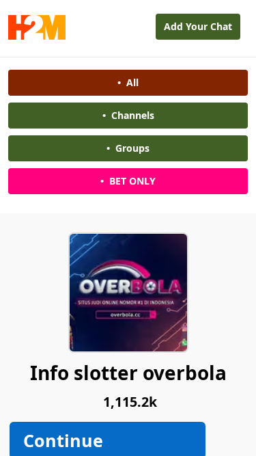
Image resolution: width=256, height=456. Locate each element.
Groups (128, 148)
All (128, 82)
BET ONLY (128, 180)
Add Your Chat (198, 26)
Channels (128, 115)
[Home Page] (37, 35)
